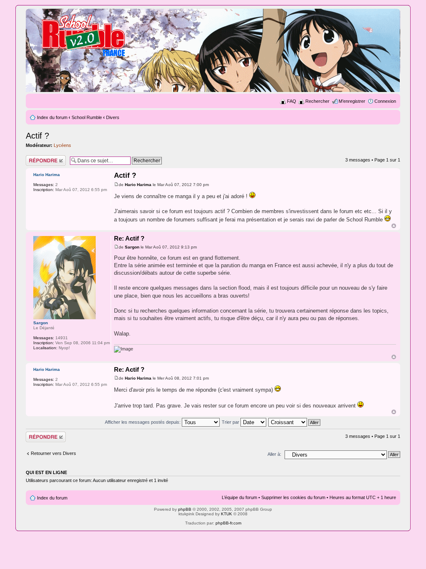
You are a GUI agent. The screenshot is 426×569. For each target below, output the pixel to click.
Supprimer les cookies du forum (293, 497)
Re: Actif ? (129, 238)
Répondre (36, 157)
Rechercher (317, 101)
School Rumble (87, 117)
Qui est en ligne (46, 472)
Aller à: (274, 454)
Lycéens (62, 145)
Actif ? (37, 135)
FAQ (291, 101)
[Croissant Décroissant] (294, 422)
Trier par (231, 422)
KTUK (226, 514)
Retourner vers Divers (53, 453)
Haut (393, 226)
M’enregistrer (352, 101)
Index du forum (52, 117)
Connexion (385, 101)
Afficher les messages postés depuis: (143, 422)
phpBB (184, 509)
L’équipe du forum (239, 497)
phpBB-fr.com (228, 523)
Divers (112, 117)
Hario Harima (138, 184)
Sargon (132, 247)
